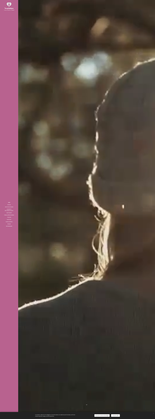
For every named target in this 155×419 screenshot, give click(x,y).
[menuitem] (9, 202)
